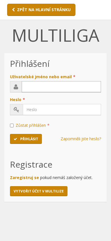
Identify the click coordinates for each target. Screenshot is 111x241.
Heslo (17, 99)
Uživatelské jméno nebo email (42, 76)
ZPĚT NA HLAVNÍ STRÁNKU (44, 9)
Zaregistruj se (24, 177)
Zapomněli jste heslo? (81, 138)
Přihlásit (28, 138)
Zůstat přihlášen (33, 125)
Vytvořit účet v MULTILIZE (39, 191)
